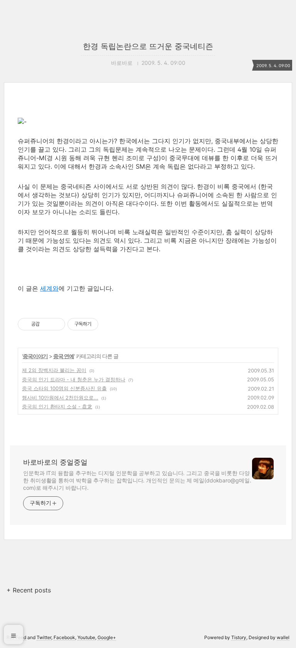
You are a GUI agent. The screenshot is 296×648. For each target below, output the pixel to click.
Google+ (107, 637)
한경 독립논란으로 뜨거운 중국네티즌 (148, 46)
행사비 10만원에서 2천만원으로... (60, 397)
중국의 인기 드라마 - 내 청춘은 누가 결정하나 (73, 379)
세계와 (49, 288)
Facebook (64, 637)
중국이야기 (35, 356)
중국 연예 (63, 356)
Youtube (86, 637)
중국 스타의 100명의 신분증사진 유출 (64, 388)
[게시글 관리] (56, 324)
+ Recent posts (29, 590)
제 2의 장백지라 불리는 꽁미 (54, 370)
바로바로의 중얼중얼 (55, 462)
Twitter (44, 637)
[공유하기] (47, 324)
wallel (283, 637)
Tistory (238, 637)
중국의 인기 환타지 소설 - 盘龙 (57, 406)
